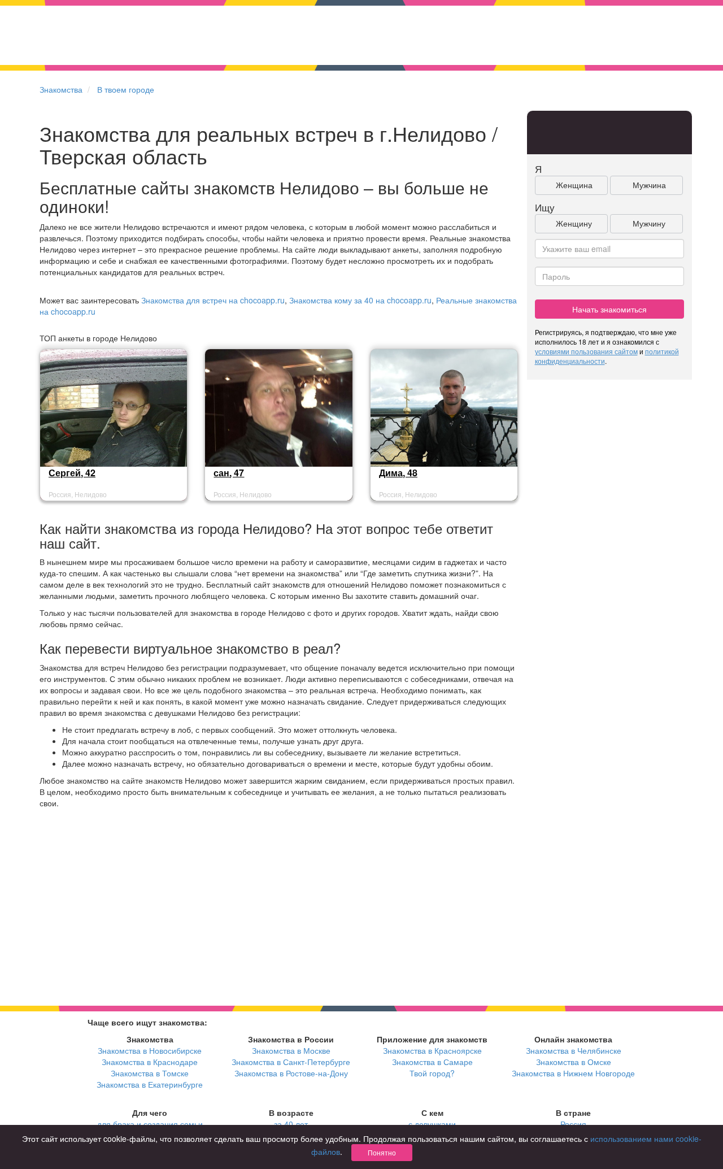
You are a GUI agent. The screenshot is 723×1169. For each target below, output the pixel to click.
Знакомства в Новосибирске (150, 1050)
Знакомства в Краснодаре (150, 1061)
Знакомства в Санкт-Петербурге (291, 1061)
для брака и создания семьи (150, 1123)
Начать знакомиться (609, 309)
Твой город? (432, 1073)
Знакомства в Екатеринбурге (150, 1084)
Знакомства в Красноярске (432, 1050)
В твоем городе (125, 89)
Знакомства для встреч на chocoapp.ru (213, 300)
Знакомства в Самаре (432, 1061)
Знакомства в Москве (291, 1050)
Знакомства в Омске (573, 1061)
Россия (573, 1123)
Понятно (382, 1152)
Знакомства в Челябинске (573, 1050)
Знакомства (61, 89)
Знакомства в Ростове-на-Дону (291, 1073)
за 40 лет (291, 1123)
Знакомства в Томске (150, 1073)
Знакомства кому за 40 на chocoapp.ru (360, 300)
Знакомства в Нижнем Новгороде (573, 1073)
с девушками (432, 1123)
